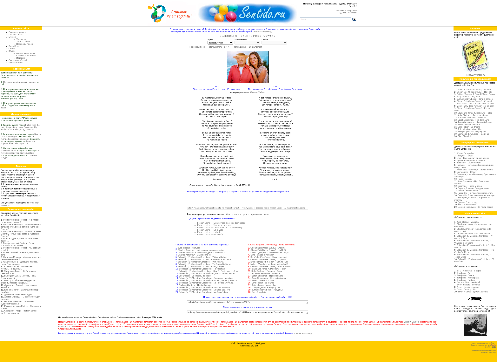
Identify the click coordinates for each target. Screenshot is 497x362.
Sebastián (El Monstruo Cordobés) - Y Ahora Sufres (202, 257)
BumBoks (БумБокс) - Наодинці (267, 290)
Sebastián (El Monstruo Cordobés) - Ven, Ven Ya (200, 262)
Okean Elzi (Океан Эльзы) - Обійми (267, 248)
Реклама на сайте (488, 353)
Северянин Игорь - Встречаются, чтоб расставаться (19, 312)
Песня (265, 39)
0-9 (221, 36)
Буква (210, 39)
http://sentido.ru (65, 326)
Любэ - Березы (465, 179)
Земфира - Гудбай (466, 280)
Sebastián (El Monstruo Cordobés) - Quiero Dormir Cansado (207, 273)
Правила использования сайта (483, 351)
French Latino (239, 47)
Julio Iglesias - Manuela (189, 248)
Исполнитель (241, 39)
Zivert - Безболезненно (468, 287)
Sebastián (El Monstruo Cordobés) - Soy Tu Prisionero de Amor (209, 271)
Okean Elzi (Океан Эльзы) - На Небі (268, 250)
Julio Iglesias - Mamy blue (264, 285)
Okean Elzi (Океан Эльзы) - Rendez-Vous (270, 266)
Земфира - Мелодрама (468, 278)
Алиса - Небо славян (468, 190)
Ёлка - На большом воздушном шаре (476, 195)
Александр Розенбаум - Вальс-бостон (475, 169)
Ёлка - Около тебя (467, 204)
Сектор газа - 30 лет (466, 172)
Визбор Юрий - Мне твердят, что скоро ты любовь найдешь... (18, 281)
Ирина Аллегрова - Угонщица (471, 160)
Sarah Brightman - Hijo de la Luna (267, 276)
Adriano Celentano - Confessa (265, 273)
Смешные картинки (26, 55)
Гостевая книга (16, 62)
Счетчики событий (18, 60)
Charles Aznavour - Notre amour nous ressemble (201, 250)
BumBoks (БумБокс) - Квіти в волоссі (268, 257)
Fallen (28, 125)
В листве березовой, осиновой (17, 137)
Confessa (28, 127)
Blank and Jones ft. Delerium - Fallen (269, 269)
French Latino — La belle (209, 232)
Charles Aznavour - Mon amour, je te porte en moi (201, 252)
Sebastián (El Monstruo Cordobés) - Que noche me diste (206, 278)
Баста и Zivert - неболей (468, 282)
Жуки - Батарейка (465, 153)
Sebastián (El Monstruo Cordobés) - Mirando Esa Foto (204, 290)
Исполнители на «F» (219, 47)
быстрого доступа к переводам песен (247, 214)
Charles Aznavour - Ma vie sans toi (194, 255)
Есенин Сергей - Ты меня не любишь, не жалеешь (16, 267)
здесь (3, 107)
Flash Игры (14, 46)
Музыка (12, 37)
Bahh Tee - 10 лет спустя (469, 162)
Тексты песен (23, 41)
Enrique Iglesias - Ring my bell (266, 287)
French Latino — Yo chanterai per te (214, 225)
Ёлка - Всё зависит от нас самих (473, 158)
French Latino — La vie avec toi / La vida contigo (220, 227)
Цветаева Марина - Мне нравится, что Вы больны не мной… (21, 258)
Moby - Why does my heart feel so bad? (269, 264)
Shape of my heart (14, 127)
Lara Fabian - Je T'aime (263, 283)
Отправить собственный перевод (19, 82)
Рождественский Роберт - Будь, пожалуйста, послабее (17, 244)
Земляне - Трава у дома (470, 186)
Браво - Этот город (467, 202)
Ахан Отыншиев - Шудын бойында (269, 278)
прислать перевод (262, 31)
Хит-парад (21, 39)
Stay (22, 129)
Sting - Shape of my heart (262, 255)
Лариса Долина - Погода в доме (473, 188)
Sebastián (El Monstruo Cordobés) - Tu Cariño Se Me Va (204, 264)
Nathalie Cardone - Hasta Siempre (195, 285)
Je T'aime (14, 129)
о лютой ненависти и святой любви (20, 151)
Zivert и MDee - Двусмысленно (473, 291)
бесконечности (8, 150)
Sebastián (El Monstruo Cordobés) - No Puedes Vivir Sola (206, 283)
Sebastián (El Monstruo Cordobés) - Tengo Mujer (201, 266)
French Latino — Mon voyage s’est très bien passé (221, 223)
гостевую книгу (471, 35)
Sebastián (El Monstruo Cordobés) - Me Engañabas (203, 292)
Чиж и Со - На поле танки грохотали (475, 193)
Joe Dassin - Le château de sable (195, 276)
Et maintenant (255, 47)
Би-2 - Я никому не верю (469, 271)
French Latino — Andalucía (210, 234)
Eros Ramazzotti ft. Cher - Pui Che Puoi (269, 262)
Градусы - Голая (465, 155)
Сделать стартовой (348, 13)
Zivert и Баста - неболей (468, 284)
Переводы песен (24, 44)
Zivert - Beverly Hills (466, 289)
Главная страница (17, 32)
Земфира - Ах (463, 273)
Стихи (12, 48)
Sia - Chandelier (259, 292)
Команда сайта (16, 34)
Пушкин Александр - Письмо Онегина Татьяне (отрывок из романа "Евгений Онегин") (21, 226)
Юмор (12, 51)
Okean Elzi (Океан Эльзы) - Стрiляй (268, 259)
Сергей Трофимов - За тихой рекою (475, 207)
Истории (20, 58)
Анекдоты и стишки (25, 53)
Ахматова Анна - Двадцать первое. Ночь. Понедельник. (19, 263)
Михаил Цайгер (257, 92)
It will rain (29, 129)
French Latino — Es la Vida (210, 230)
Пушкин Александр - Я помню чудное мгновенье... (17, 302)
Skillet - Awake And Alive (263, 280)
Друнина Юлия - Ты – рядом (18, 294)
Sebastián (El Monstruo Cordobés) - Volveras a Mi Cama (204, 259)
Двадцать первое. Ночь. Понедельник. (18, 142)
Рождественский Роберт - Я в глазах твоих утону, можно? (20, 221)
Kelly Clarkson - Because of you (266, 271)
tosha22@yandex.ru (475, 75)
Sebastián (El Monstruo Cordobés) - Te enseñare (202, 269)
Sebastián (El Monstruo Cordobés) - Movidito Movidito (204, 287)
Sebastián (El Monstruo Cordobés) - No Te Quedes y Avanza (208, 280)
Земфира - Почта (465, 275)
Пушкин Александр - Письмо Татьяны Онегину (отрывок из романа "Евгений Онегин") (21, 233)
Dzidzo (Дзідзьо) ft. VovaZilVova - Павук (269, 252)
